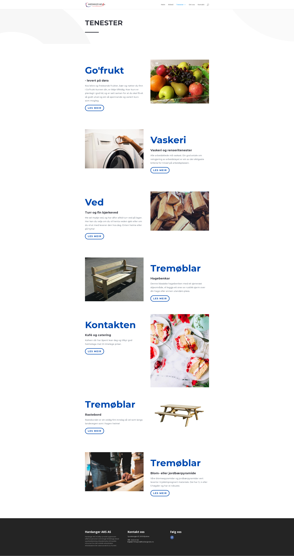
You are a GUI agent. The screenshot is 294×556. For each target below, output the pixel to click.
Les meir (94, 108)
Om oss (192, 5)
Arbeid (170, 5)
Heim (163, 5)
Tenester (180, 5)
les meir (160, 170)
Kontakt (201, 5)
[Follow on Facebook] (172, 537)
